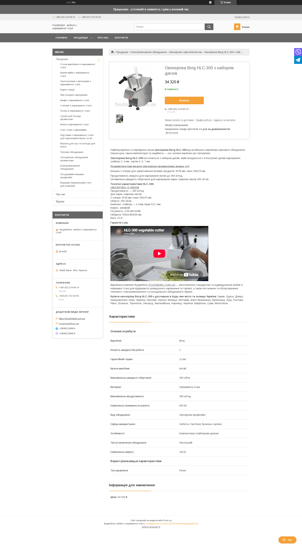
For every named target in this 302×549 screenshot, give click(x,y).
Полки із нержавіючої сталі (75, 110)
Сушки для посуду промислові (70, 118)
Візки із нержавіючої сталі (74, 124)
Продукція (81, 37)
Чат (290, 540)
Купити (184, 100)
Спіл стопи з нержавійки (73, 130)
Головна (61, 37)
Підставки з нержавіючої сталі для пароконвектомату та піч (77, 137)
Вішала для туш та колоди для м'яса (77, 145)
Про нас (103, 37)
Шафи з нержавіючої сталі (74, 100)
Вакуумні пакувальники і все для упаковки (75, 184)
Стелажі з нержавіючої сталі (76, 105)
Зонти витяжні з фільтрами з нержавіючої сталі (75, 83)
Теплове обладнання (71, 152)
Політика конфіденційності (185, 523)
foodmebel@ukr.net (69, 323)
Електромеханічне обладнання (149, 52)
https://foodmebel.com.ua (72, 318)
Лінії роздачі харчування (73, 95)
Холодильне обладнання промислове (74, 159)
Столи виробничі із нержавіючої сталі (77, 66)
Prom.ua (167, 520)
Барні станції (67, 89)
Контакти (121, 37)
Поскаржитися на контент (157, 523)
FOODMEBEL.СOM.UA (161, 285)
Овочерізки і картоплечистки (185, 52)
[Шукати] (209, 26)
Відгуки (60, 201)
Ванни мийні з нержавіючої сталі (74, 74)
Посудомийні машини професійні (72, 176)
